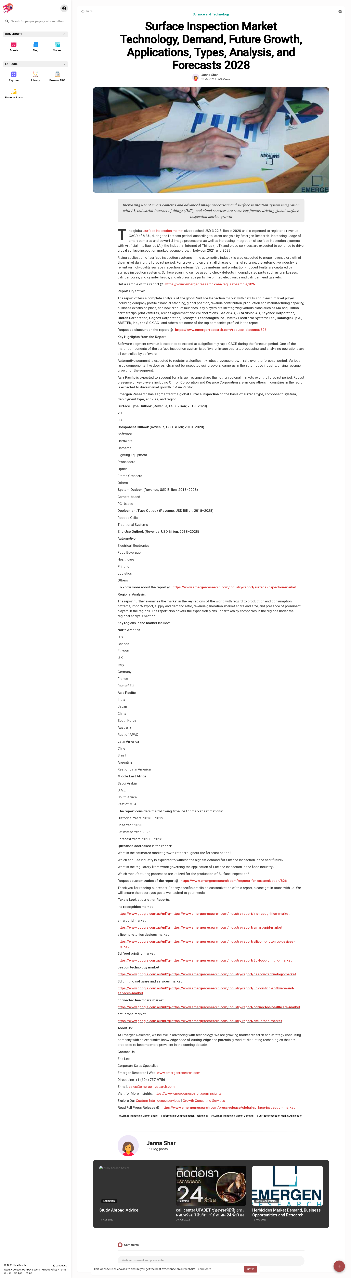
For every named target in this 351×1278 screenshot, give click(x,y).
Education (109, 1201)
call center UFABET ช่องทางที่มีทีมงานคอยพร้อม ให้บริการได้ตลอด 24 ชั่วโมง (210, 1212)
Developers (33, 1269)
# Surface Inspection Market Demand (232, 1115)
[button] (35, 21)
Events (14, 50)
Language (61, 1265)
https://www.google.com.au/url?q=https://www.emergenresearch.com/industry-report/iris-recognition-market (203, 914)
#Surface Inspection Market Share (138, 1115)
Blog (35, 50)
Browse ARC (57, 80)
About (7, 1269)
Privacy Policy (49, 1269)
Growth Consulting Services (204, 1101)
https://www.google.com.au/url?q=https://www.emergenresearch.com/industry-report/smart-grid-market (200, 927)
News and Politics (266, 1201)
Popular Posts (14, 97)
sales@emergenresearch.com (152, 1087)
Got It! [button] (250, 1269)
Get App (17, 1273)
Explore (14, 80)
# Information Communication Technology (184, 1115)
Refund (28, 1273)
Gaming (184, 1201)
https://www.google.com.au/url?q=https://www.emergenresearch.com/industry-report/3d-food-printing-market (205, 960)
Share (88, 11)
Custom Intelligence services (158, 1101)
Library (35, 80)
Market (57, 50)
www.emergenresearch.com (178, 1073)
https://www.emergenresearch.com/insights (188, 1093)
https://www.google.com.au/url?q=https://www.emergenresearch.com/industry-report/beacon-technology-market (207, 974)
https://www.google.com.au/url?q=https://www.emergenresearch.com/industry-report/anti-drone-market (200, 1021)
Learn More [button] (204, 1269)
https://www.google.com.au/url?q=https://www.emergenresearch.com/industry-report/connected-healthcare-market (209, 1007)
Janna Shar (209, 75)
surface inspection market (163, 231)
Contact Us (19, 1269)
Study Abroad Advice (118, 1210)
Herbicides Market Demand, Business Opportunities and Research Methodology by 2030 (286, 1215)
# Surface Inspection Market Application (279, 1115)
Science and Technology (211, 14)
